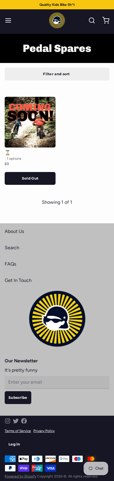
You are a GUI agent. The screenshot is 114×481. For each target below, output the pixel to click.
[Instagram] (8, 421)
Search (12, 247)
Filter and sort (56, 74)
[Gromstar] (57, 20)
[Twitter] (16, 421)
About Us (14, 231)
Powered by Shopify (20, 476)
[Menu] (10, 20)
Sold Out (30, 178)
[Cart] (103, 20)
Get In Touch (18, 280)
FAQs (10, 264)
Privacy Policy (44, 431)
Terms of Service (18, 431)
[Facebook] (24, 421)
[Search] (89, 20)
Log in (14, 444)
